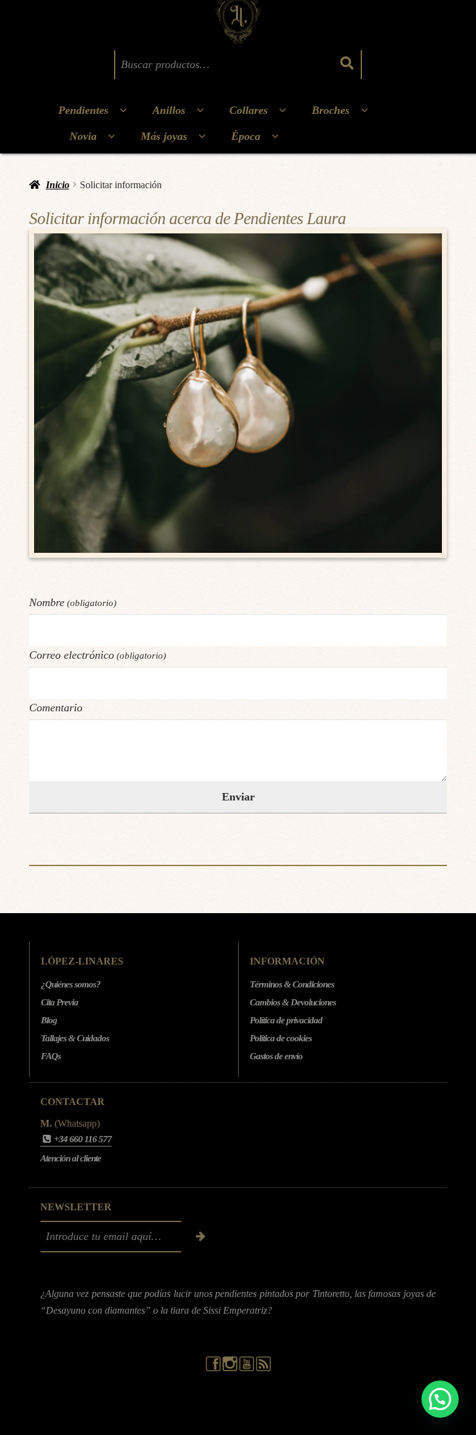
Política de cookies (281, 1038)
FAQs (51, 1056)
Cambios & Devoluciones (293, 1002)
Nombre (73, 602)
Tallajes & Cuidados (75, 1038)
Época (245, 136)
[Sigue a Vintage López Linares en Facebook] (214, 1368)
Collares (248, 110)
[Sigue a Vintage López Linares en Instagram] (231, 1368)
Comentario (55, 707)
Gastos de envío (276, 1056)
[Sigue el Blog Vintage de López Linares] (263, 1368)
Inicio (57, 185)
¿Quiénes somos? (70, 984)
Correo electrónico (97, 655)
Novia (83, 136)
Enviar (238, 797)
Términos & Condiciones (292, 984)
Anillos (168, 110)
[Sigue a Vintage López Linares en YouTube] (247, 1368)
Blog (49, 1020)
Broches (331, 110)
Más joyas (164, 136)
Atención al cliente (70, 1158)
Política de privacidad (286, 1020)
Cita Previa (59, 1002)
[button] (440, 1399)
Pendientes (83, 110)
